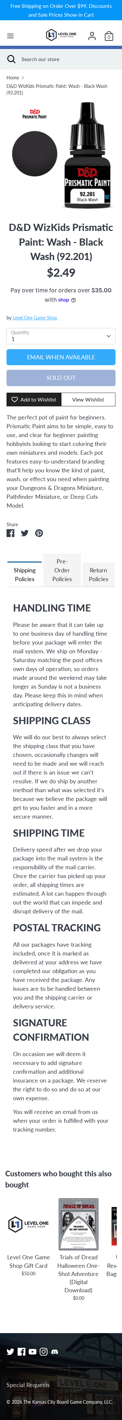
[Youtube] (32, 1352)
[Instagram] (43, 1352)
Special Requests (28, 1384)
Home (13, 77)
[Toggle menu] (10, 35)
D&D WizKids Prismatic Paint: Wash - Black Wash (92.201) (57, 89)
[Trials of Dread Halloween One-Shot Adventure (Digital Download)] (78, 1224)
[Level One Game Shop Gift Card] (28, 1224)
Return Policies (98, 574)
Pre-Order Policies (62, 570)
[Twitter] (10, 1352)
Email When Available (61, 357)
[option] (61, 155)
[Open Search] (11, 59)
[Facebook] (21, 1352)
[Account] (92, 33)
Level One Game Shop (35, 317)
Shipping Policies (24, 574)
